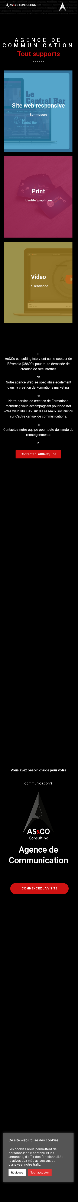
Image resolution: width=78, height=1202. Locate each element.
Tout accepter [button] (39, 1172)
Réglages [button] (17, 1172)
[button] (38, 454)
